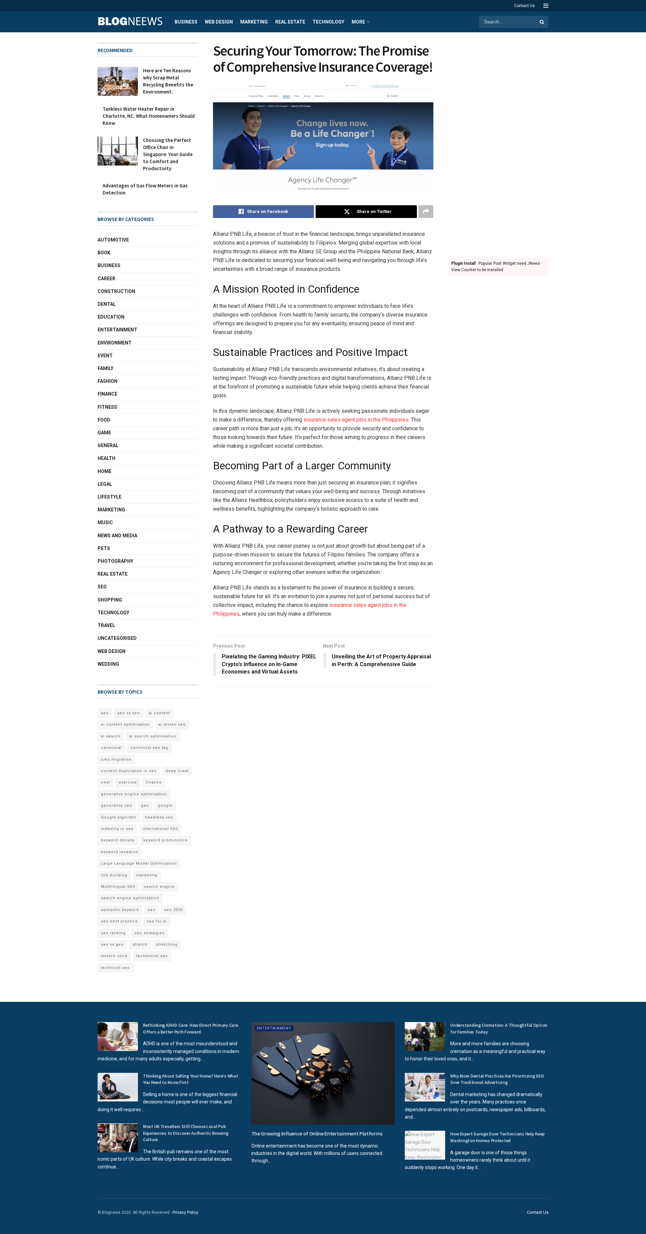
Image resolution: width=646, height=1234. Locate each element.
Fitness (107, 407)
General (108, 445)
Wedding (108, 664)
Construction (116, 291)
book (104, 252)
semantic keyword (120, 910)
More (358, 22)
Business (186, 22)
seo (151, 910)
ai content (159, 713)
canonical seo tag (149, 748)
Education (111, 317)
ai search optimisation (152, 736)
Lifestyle (109, 497)
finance (154, 782)
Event (105, 355)
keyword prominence (165, 840)
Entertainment (117, 329)
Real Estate (290, 22)
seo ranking (113, 933)
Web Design (219, 22)
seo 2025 (173, 910)
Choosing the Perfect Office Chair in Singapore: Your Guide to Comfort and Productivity (167, 154)
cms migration (116, 759)
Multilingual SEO (118, 886)
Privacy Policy (185, 1212)
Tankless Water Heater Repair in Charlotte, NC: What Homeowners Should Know (149, 116)
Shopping (110, 600)
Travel (106, 625)
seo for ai (157, 921)
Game (104, 432)
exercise (128, 782)
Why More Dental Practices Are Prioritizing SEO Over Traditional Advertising (497, 1079)
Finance (107, 394)
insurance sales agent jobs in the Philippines (355, 419)
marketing (146, 875)
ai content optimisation (125, 724)
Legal (105, 484)
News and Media (117, 535)
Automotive (113, 240)
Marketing (254, 22)
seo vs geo (112, 944)
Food (104, 420)
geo (145, 805)
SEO (102, 586)
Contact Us (524, 5)
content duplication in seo (129, 771)
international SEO (160, 829)
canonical (111, 748)
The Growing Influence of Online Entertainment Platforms (317, 1133)
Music (105, 522)
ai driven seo (172, 724)
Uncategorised (117, 638)
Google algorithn (118, 817)
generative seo (116, 805)
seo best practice (119, 921)
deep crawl (177, 771)
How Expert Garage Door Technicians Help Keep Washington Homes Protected (497, 1137)
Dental (107, 304)
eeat (105, 782)
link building (114, 875)
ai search (110, 736)
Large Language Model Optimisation (139, 863)
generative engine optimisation (134, 794)
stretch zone (114, 956)
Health (106, 458)
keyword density (118, 840)
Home (104, 471)
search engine (159, 886)
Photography (115, 561)
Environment (115, 343)
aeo (105, 713)
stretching (167, 944)
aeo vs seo (128, 713)
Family (105, 368)
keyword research (119, 852)
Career (106, 278)
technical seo (115, 968)
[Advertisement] (498, 143)
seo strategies (150, 933)
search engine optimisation (130, 898)
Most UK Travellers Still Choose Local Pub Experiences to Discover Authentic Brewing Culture (185, 1132)
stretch (140, 944)
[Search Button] (542, 22)
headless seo (159, 817)
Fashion (107, 381)
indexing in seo (117, 829)
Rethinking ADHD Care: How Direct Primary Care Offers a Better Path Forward (190, 1028)
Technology (328, 22)
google (165, 805)
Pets (104, 548)
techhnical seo (152, 956)
